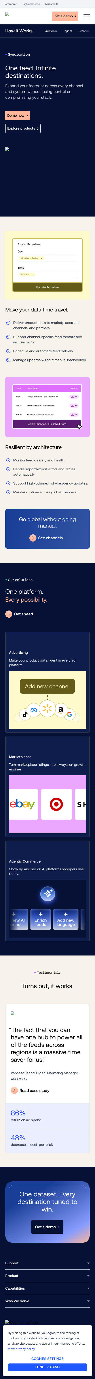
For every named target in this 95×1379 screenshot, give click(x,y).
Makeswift (51, 4)
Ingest (68, 31)
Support (12, 1263)
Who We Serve (17, 1301)
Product (11, 1276)
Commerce (10, 4)
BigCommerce (31, 4)
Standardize (86, 31)
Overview (51, 31)
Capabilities (15, 1288)
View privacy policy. (21, 1349)
